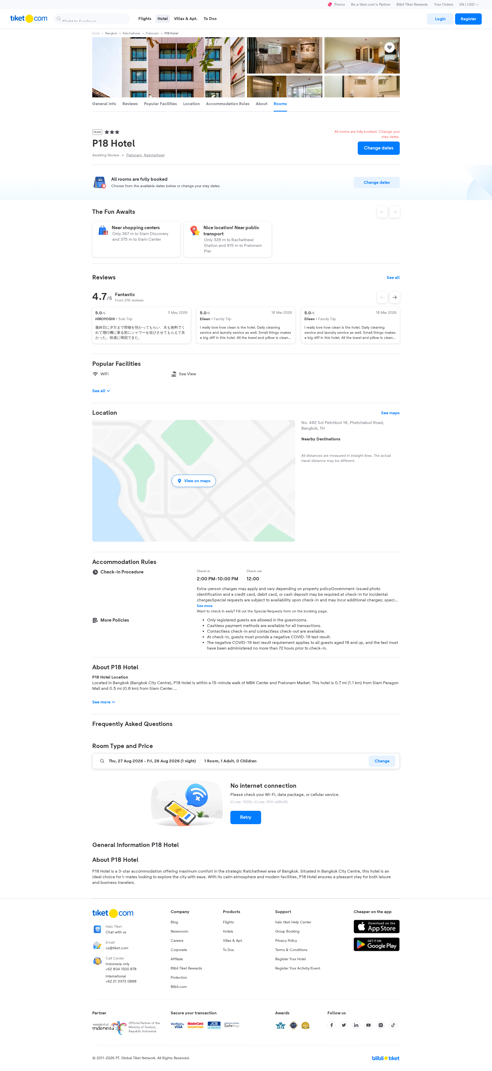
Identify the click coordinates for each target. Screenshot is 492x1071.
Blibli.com (179, 987)
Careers (177, 940)
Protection (179, 977)
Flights (228, 922)
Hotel (96, 33)
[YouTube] (368, 1025)
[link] (440, 19)
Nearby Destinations (321, 439)
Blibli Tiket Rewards (412, 4)
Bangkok (111, 33)
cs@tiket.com (117, 948)
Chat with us (116, 932)
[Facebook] (331, 1025)
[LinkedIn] (356, 1025)
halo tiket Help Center (293, 922)
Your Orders (443, 4)
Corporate (179, 950)
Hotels (228, 931)
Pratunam (152, 33)
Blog (174, 922)
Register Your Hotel (290, 959)
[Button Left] (382, 297)
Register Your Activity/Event (297, 968)
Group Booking (287, 931)
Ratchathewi (131, 33)
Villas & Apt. (233, 940)
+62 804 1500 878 (121, 969)
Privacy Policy (286, 940)
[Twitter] (344, 1025)
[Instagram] (381, 1025)
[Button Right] (394, 297)
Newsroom (179, 931)
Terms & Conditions (291, 950)
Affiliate (177, 959)
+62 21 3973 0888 (121, 981)
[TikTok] (393, 1025)
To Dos (228, 950)
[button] (193, 481)
